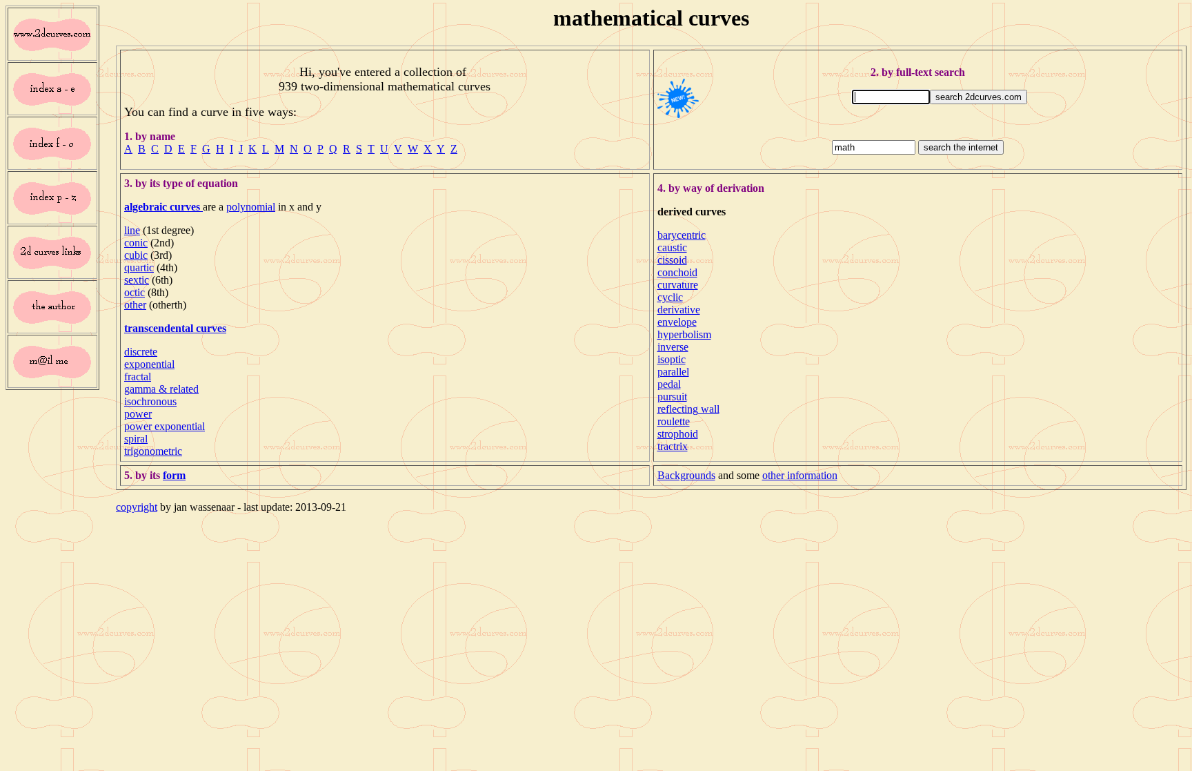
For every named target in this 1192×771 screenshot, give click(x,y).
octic (134, 292)
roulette (673, 421)
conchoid (677, 272)
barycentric (681, 235)
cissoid (672, 260)
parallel (673, 372)
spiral (136, 439)
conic (136, 242)
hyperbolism (684, 334)
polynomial (250, 207)
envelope (677, 322)
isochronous (150, 401)
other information (799, 475)
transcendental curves (175, 328)
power (138, 414)
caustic (672, 247)
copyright (136, 507)
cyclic (670, 297)
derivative (678, 309)
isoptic (671, 359)
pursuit (672, 396)
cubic (136, 255)
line (132, 230)
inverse (672, 347)
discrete (140, 352)
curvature (677, 285)
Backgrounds (686, 475)
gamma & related (161, 389)
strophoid (677, 434)
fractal (137, 376)
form (174, 475)
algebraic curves (163, 207)
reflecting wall (688, 409)
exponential (149, 364)
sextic (136, 280)
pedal (669, 384)
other (135, 305)
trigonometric (153, 451)
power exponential (164, 426)
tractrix (672, 446)
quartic (139, 267)
